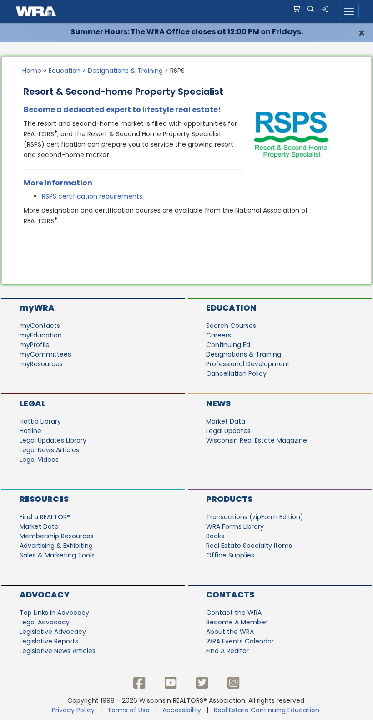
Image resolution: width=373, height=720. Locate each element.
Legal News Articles (49, 449)
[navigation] (186, 11)
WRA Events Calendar (240, 641)
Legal (32, 403)
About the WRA (230, 631)
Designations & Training (125, 70)
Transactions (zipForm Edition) (254, 516)
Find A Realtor (227, 650)
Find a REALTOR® (45, 516)
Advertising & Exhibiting (56, 545)
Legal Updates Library (53, 440)
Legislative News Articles (58, 650)
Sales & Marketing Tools (57, 555)
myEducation (41, 335)
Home (31, 70)
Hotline (30, 430)
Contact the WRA (234, 612)
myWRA (37, 307)
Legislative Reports (49, 641)
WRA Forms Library (235, 526)
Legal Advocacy (45, 622)
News (218, 403)
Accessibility (181, 710)
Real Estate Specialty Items (249, 545)
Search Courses (231, 325)
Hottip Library (40, 421)
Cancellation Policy (236, 373)
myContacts (40, 325)
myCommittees (45, 354)
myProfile (35, 344)
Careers (218, 335)
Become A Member (236, 622)
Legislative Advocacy (53, 631)
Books (215, 536)
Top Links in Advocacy (54, 612)
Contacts (230, 594)
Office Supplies (230, 555)
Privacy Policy (73, 710)
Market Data (225, 421)
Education (65, 70)
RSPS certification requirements (92, 196)
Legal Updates (228, 430)
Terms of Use (128, 710)
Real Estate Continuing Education (267, 710)
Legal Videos (39, 459)
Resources (44, 499)
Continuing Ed (228, 344)
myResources (41, 363)
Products (229, 499)
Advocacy (45, 594)
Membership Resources (57, 536)
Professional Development (248, 363)
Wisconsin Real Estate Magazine (256, 440)
